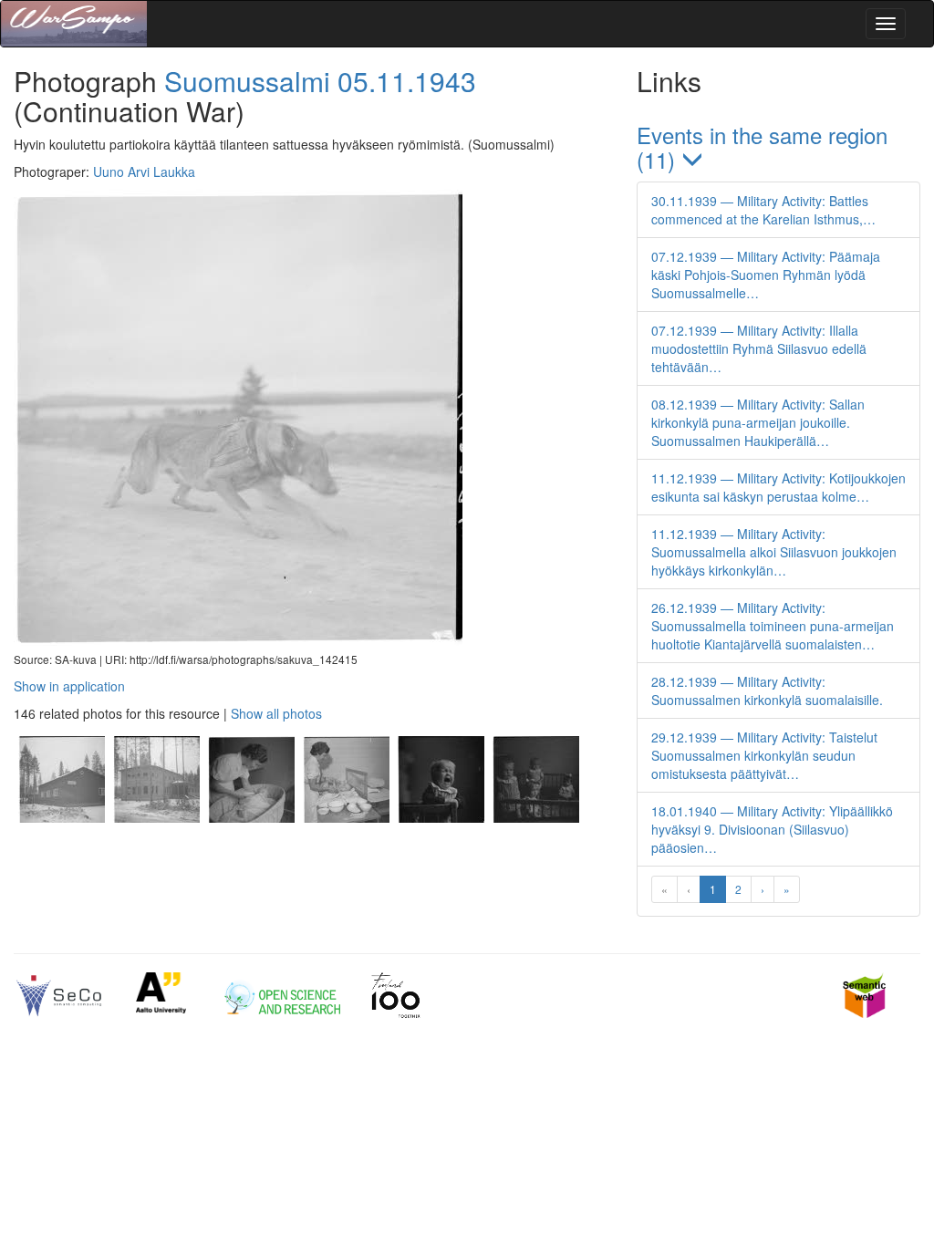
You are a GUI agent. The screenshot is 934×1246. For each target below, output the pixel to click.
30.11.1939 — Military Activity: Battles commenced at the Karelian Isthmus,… (763, 210)
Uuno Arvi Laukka (144, 171)
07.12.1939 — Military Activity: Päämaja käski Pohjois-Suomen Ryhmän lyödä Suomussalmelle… (765, 274)
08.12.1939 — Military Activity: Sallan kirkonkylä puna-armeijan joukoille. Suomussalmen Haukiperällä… (758, 422)
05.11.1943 (406, 80)
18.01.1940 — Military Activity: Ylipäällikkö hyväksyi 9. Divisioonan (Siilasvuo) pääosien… (772, 829)
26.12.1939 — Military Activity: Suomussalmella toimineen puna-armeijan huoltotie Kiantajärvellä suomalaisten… (772, 625)
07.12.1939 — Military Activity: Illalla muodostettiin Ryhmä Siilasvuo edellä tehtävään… (759, 348)
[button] (778, 147)
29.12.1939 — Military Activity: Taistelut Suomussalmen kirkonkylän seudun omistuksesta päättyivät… (764, 755)
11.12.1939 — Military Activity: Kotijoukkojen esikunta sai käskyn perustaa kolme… (778, 487)
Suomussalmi (247, 80)
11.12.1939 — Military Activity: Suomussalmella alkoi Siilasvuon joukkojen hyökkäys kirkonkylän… (774, 551)
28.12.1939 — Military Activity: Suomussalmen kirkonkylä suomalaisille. (767, 690)
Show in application (69, 686)
